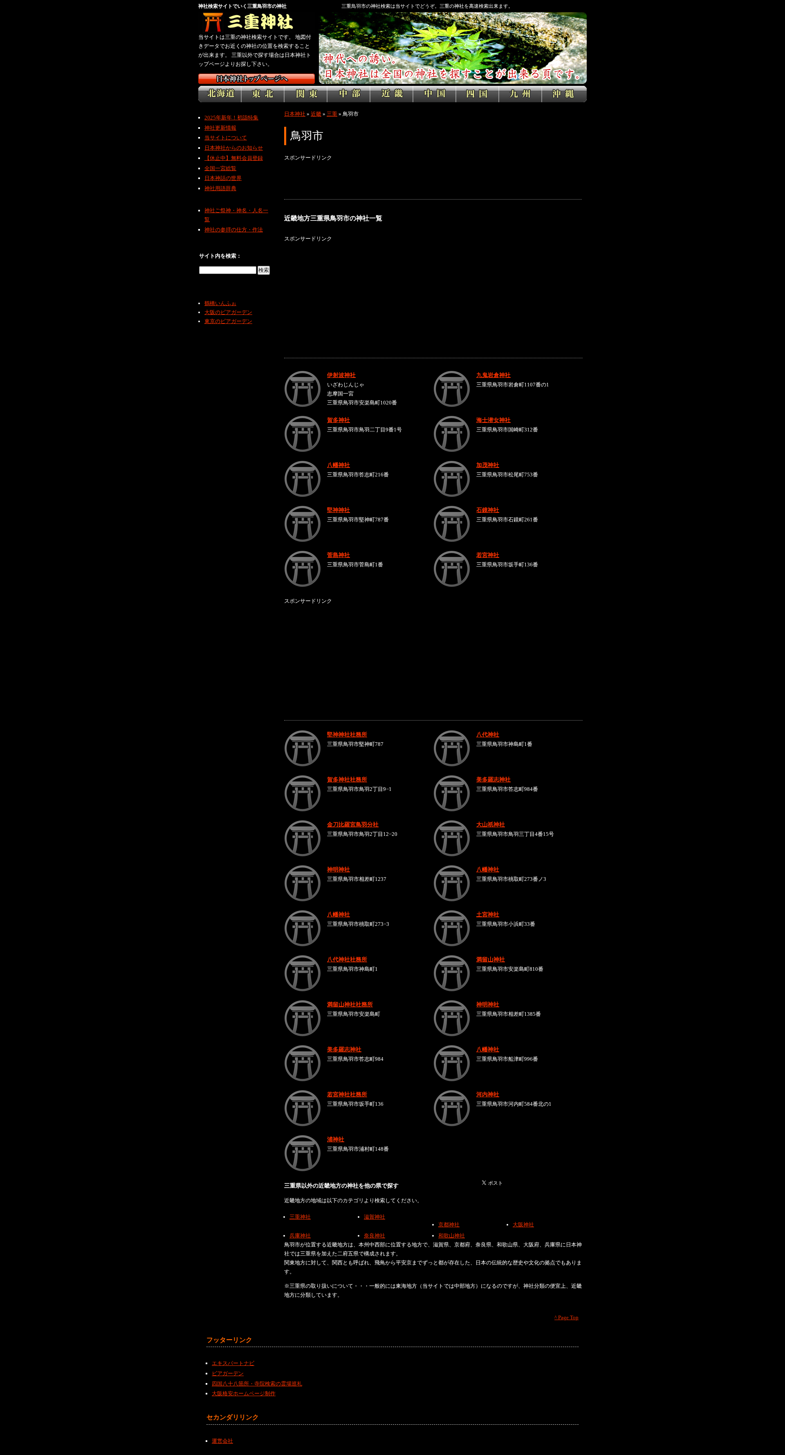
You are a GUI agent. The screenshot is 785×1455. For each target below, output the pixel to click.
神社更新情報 (220, 128)
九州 (520, 94)
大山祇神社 (490, 824)
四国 (477, 94)
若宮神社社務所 (347, 1094)
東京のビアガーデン (228, 321)
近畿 (391, 94)
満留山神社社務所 (350, 1004)
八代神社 (487, 734)
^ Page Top (566, 1317)
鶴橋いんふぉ (220, 303)
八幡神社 (338, 465)
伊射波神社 (341, 375)
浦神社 (335, 1139)
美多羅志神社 (493, 779)
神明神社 (338, 869)
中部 (348, 94)
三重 (332, 114)
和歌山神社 (451, 1236)
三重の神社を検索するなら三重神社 (256, 22)
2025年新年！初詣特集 (231, 118)
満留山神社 (490, 959)
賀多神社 (338, 420)
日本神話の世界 (223, 178)
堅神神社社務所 (347, 734)
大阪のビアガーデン (228, 312)
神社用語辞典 (220, 188)
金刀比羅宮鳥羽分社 (353, 824)
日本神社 (294, 114)
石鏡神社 (487, 510)
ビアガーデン (228, 1373)
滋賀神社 (374, 1217)
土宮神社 (487, 914)
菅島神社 (338, 555)
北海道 (219, 94)
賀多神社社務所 (347, 779)
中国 (434, 94)
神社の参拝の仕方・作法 (233, 230)
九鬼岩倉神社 (493, 375)
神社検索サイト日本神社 (256, 79)
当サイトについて (225, 138)
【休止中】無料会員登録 (233, 158)
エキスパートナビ (233, 1363)
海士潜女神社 (493, 420)
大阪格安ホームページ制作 (244, 1393)
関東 (305, 94)
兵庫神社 (300, 1236)
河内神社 (487, 1094)
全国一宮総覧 (220, 168)
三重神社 (300, 1217)
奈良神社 (374, 1236)
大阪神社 (523, 1224)
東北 (262, 94)
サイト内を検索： (220, 256)
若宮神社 (487, 555)
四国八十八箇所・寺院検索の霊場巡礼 (257, 1384)
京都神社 (449, 1224)
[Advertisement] (433, 180)
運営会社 (222, 1441)
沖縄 (564, 94)
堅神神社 (338, 510)
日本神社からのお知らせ (233, 148)
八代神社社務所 (347, 959)
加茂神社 (487, 465)
